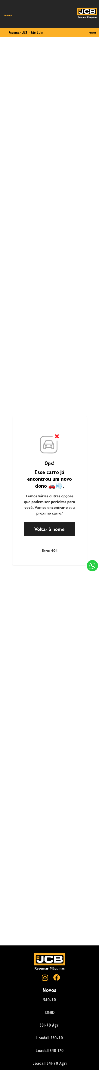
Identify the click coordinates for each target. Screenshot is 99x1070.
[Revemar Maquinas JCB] (87, 13)
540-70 (49, 999)
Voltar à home (49, 529)
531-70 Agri (49, 1025)
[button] (92, 565)
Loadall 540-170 (50, 1050)
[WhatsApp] (92, 565)
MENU (8, 15)
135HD (50, 1012)
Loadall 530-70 (49, 1037)
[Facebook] (55, 978)
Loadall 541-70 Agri (49, 1063)
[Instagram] (44, 978)
